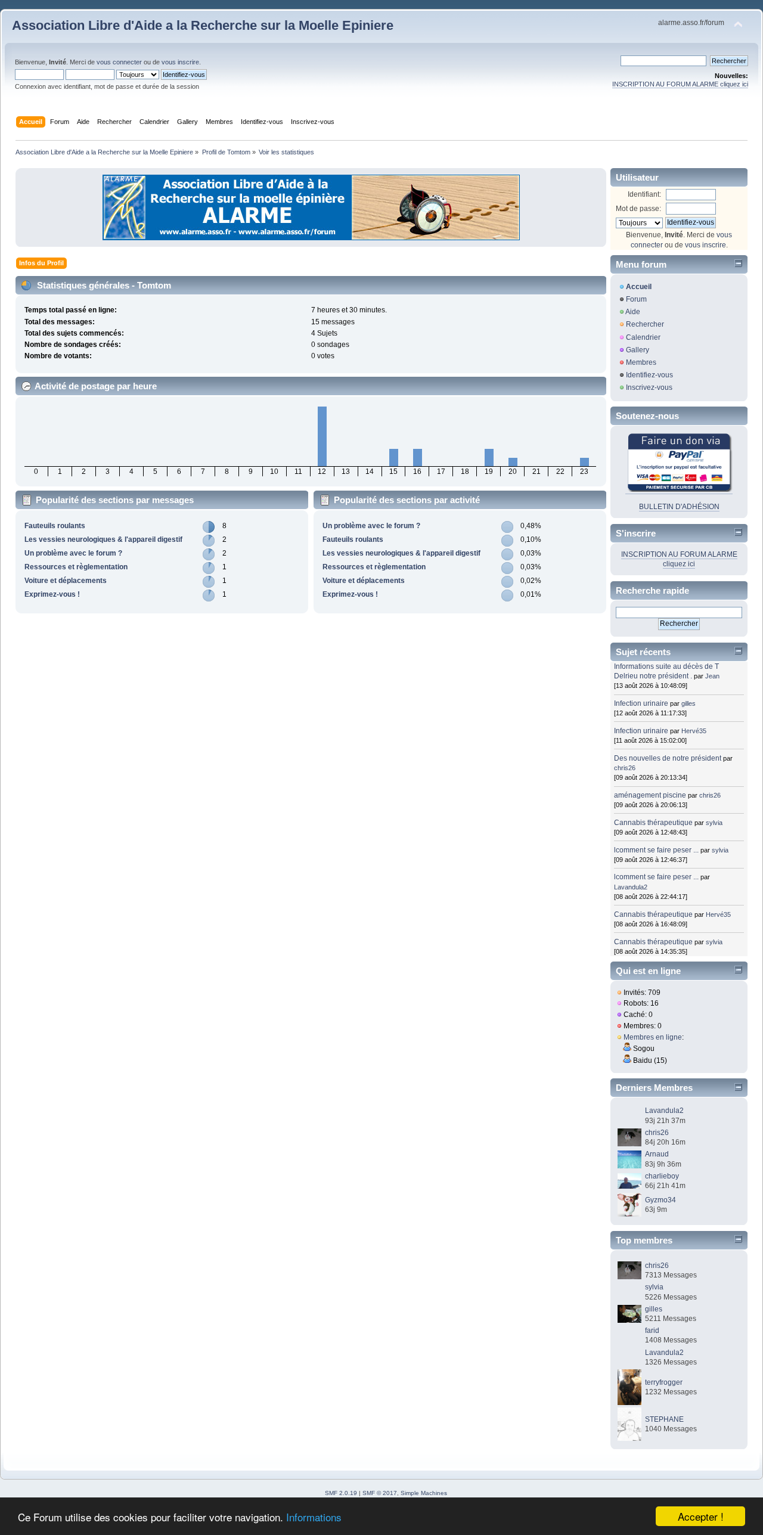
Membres (641, 362)
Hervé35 (693, 730)
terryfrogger (664, 1382)
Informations (314, 1516)
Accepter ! (701, 1516)
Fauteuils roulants (54, 526)
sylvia (714, 822)
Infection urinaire (641, 703)
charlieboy (662, 1176)
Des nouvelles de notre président (667, 758)
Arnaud (657, 1154)
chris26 (624, 767)
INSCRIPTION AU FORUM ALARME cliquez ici (680, 84)
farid (652, 1330)
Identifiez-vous (649, 375)
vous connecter (119, 62)
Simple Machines (424, 1493)
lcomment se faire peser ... (656, 850)
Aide (632, 312)
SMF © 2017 (379, 1493)
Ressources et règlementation (76, 567)
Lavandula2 (630, 887)
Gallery (637, 350)
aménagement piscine (650, 795)
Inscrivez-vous (649, 387)
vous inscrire (180, 62)
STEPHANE (664, 1419)
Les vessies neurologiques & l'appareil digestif (103, 539)
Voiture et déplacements (65, 580)
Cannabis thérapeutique (653, 822)
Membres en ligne (653, 1037)
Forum (636, 299)
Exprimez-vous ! (52, 594)
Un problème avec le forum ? (73, 553)
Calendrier (643, 337)
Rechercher (645, 324)
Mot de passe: (638, 208)
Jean (712, 676)
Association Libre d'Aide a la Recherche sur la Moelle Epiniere (202, 25)
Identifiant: (644, 194)
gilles (688, 703)
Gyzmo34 (660, 1200)
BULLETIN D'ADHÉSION (679, 507)
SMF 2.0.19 (341, 1493)
